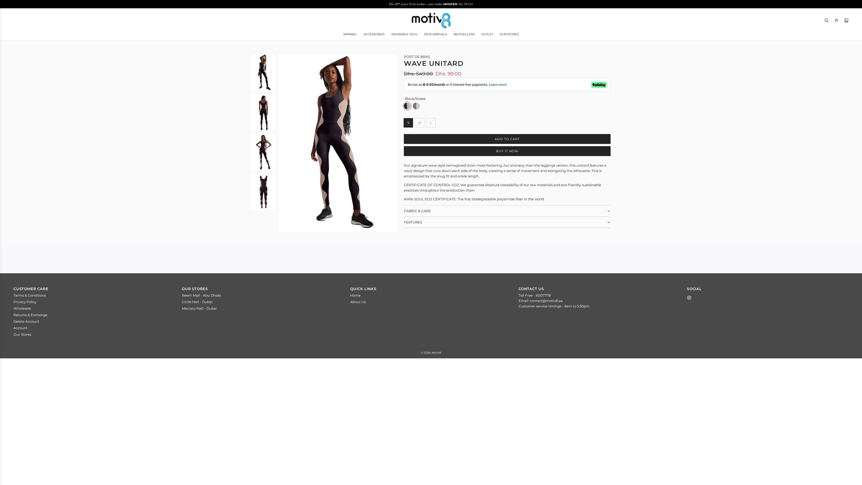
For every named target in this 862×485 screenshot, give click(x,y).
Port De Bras (417, 57)
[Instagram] (689, 298)
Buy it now (507, 151)
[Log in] (836, 20)
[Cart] (846, 20)
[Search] (826, 20)
